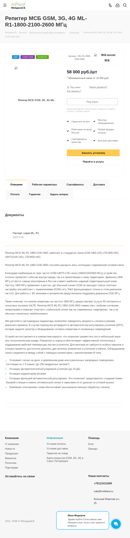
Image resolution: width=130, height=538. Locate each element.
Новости (10, 448)
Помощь (94, 437)
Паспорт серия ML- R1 (26, 233)
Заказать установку (93, 152)
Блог (91, 444)
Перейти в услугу (93, 161)
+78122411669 (103, 483)
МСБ (107, 60)
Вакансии (10, 458)
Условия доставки (57, 448)
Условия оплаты (56, 443)
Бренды (93, 448)
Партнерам (11, 467)
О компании (12, 444)
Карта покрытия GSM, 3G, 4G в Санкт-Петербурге (65, 459)
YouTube (17, 484)
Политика (10, 462)
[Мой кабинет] (117, 5)
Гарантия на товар (57, 453)
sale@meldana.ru (103, 491)
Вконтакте (8, 484)
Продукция (11, 453)
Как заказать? (74, 91)
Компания (12, 437)
